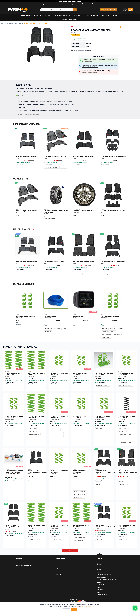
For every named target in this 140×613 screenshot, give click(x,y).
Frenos (115, 15)
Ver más (71, 550)
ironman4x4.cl (27, 3)
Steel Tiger (58, 575)
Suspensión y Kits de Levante (42, 15)
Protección (94, 15)
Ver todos (34, 230)
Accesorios (105, 15)
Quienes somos (19, 563)
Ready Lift (58, 572)
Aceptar (74, 610)
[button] (41, 45)
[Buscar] (75, 9)
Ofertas (110, 9)
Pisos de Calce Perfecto (62, 15)
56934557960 (86, 3)
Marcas (114, 9)
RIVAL (57, 569)
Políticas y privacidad (102, 594)
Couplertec (59, 566)
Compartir (123, 27)
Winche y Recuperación (81, 15)
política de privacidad (87, 606)
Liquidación (105, 9)
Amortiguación (25, 15)
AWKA (72, 27)
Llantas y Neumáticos (69, 19)
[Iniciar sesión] (125, 9)
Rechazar (66, 610)
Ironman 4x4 (59, 563)
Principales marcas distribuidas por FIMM (25, 565)
